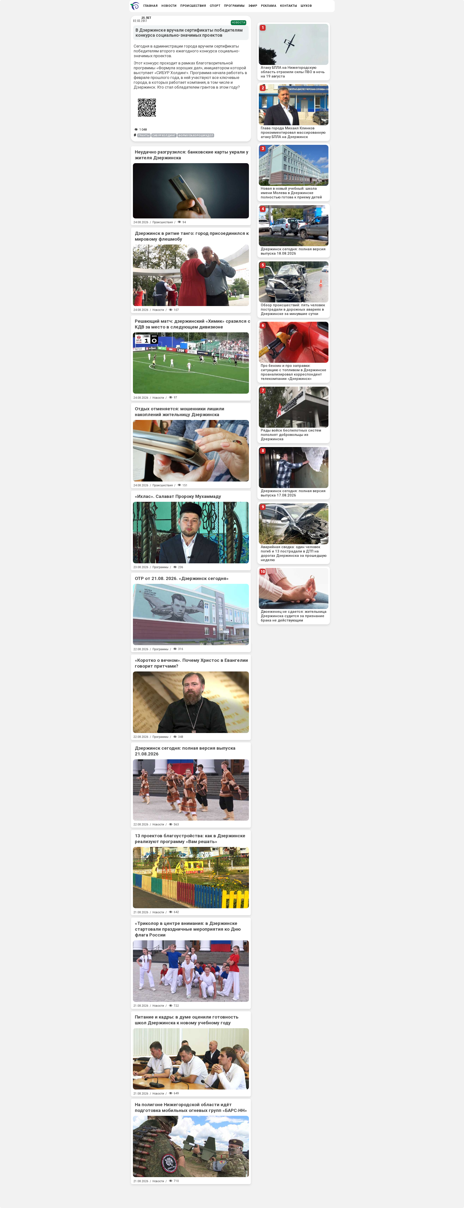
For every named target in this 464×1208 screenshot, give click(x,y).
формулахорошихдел (195, 135)
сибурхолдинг (164, 135)
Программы (160, 567)
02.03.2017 (140, 21)
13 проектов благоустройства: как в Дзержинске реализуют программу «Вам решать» (190, 838)
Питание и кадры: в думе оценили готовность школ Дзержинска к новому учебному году (187, 1020)
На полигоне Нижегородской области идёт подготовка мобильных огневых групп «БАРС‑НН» (191, 1107)
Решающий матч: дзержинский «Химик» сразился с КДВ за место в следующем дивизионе (192, 324)
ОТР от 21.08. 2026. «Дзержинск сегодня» (182, 578)
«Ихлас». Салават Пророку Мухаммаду (178, 496)
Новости (239, 22)
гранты (144, 135)
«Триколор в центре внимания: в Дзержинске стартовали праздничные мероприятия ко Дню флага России (188, 929)
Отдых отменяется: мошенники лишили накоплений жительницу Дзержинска (179, 411)
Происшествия (162, 222)
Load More (191, 1194)
